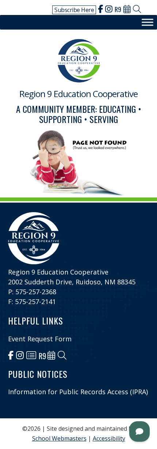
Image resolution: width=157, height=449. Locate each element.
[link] (100, 10)
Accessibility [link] (109, 438)
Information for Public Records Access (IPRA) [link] (78, 391)
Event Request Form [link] (40, 338)
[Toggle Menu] (147, 22)
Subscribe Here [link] (74, 10)
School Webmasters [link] (59, 438)
